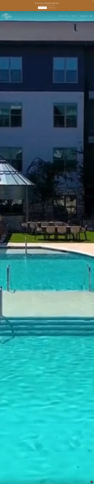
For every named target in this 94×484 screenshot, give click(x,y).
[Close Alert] (93, 1)
